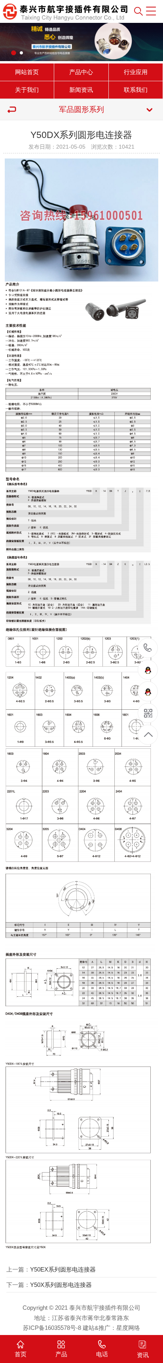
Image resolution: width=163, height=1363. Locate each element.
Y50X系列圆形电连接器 (61, 1284)
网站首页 (27, 72)
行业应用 (136, 72)
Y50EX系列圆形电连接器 (63, 1269)
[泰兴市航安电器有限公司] (47, 11)
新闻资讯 (81, 89)
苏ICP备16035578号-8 (52, 1327)
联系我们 (136, 89)
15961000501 (147, 648)
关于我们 (27, 89)
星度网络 (128, 1327)
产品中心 (81, 72)
